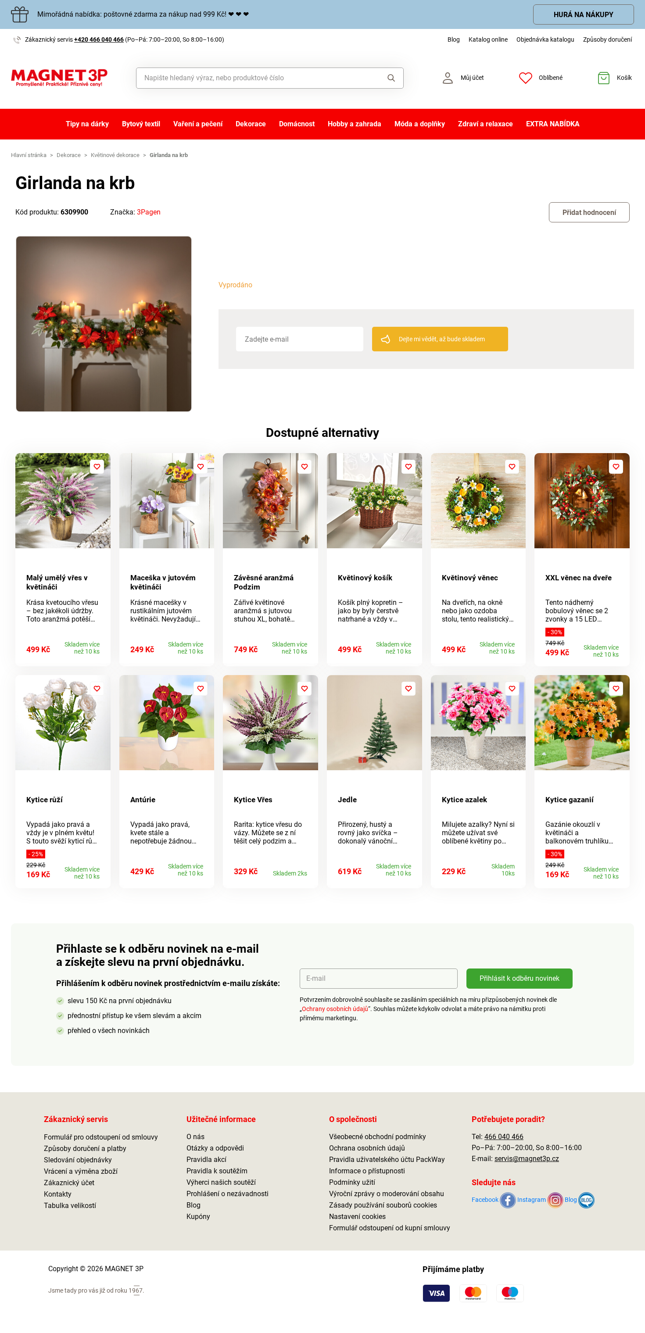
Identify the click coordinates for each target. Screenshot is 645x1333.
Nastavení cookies (357, 1216)
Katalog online (488, 39)
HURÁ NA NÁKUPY (583, 15)
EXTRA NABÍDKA (553, 124)
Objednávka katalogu (545, 39)
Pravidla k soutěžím (216, 1171)
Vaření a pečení (197, 124)
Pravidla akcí (206, 1159)
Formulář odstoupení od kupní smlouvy (389, 1228)
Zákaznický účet (69, 1183)
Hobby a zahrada (354, 124)
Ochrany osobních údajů (335, 1008)
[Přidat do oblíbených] (97, 467)
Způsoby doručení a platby (85, 1148)
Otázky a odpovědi (215, 1148)
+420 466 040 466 (99, 39)
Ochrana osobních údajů (367, 1148)
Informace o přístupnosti (367, 1171)
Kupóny (198, 1216)
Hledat (383, 78)
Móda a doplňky (419, 124)
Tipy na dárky (87, 124)
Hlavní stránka (29, 155)
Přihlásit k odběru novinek (519, 978)
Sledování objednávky (78, 1160)
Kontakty (58, 1194)
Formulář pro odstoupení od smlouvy (101, 1137)
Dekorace (251, 124)
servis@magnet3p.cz (526, 1158)
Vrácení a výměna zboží (81, 1171)
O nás (195, 1137)
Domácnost (297, 124)
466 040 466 (503, 1137)
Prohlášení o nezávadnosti (227, 1194)
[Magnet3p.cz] (59, 78)
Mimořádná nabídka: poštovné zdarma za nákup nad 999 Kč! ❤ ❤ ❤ (143, 14)
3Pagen (149, 212)
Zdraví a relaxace (485, 124)
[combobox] (249, 78)
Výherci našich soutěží (221, 1182)
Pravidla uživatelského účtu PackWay (387, 1159)
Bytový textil (141, 124)
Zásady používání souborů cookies (383, 1205)
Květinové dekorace (115, 155)
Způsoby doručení (607, 39)
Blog (454, 39)
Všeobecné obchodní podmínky (377, 1137)
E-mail (316, 978)
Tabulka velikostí (70, 1205)
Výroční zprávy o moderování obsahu (386, 1194)
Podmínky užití (352, 1182)
